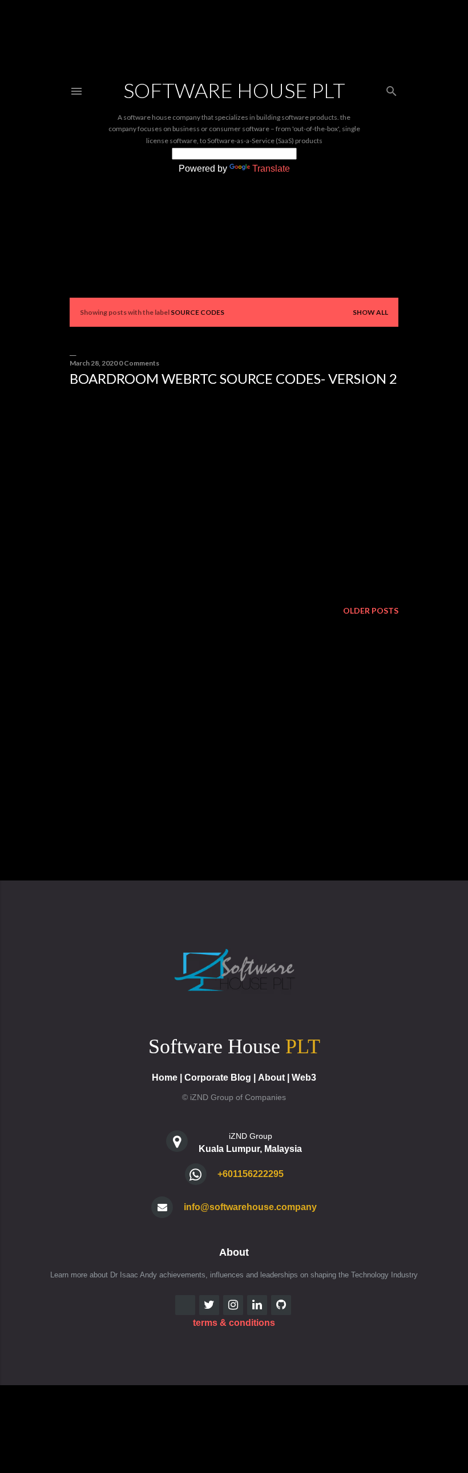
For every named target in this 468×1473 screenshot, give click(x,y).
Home (164, 1077)
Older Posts (370, 610)
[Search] (391, 89)
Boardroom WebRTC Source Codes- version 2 (233, 378)
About (271, 1077)
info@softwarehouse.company (250, 1207)
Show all (370, 312)
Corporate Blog (217, 1077)
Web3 (304, 1077)
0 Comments (139, 363)
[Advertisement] (234, 495)
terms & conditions (234, 1323)
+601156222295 (250, 1174)
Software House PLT (234, 90)
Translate (271, 168)
